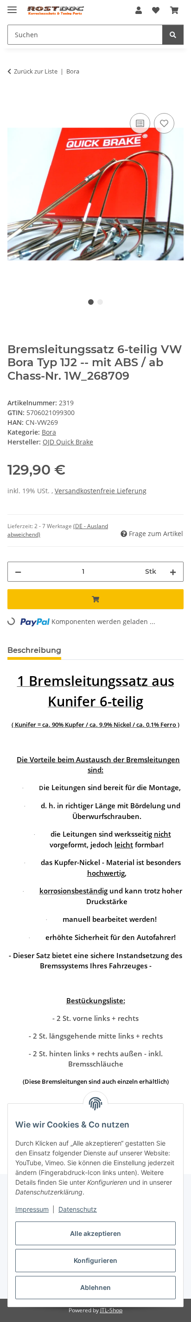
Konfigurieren (95, 1260)
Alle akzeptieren (95, 1233)
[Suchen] (173, 35)
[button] (138, 10)
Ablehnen (95, 1287)
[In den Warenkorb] (14, 100)
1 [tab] (91, 302)
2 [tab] (100, 302)
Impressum (32, 1209)
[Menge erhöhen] (173, 571)
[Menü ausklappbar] (12, 6)
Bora (49, 432)
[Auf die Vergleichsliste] (140, 123)
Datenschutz (77, 1209)
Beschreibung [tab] (34, 650)
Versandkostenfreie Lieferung (100, 490)
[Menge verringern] (18, 571)
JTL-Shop (111, 1310)
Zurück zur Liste (35, 71)
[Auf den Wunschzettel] (164, 123)
